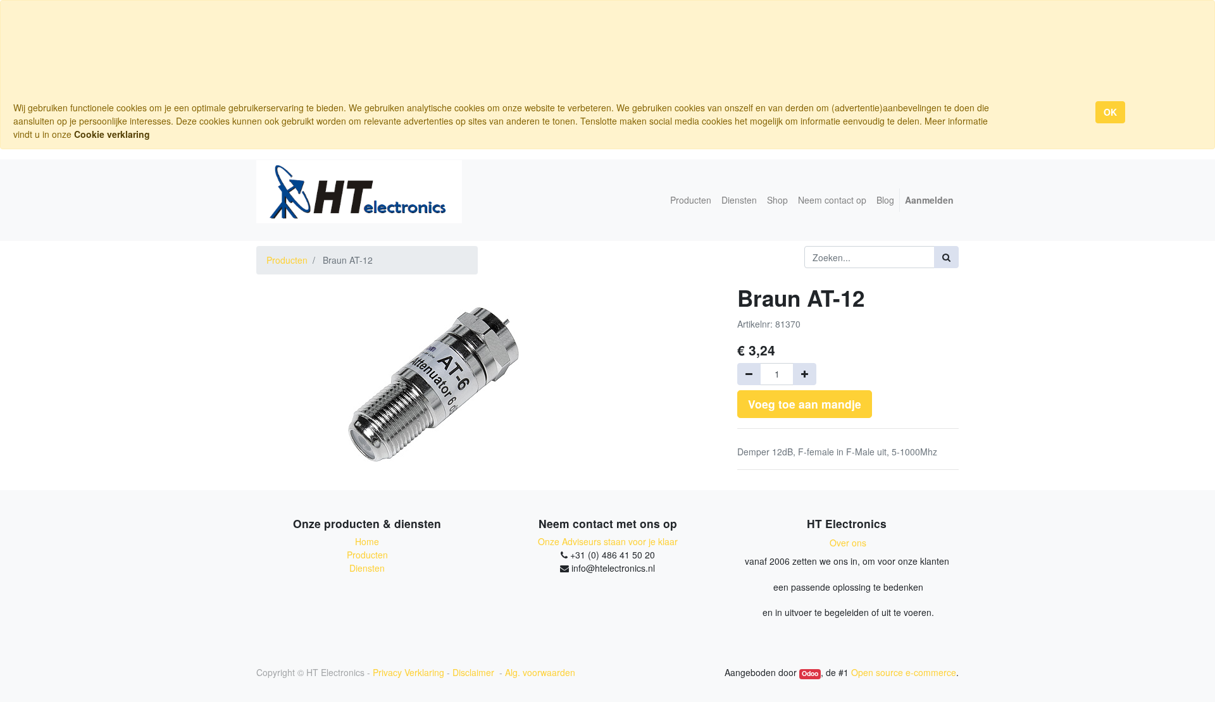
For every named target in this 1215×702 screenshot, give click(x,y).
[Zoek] (946, 257)
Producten (287, 260)
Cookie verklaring (112, 134)
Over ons (848, 542)
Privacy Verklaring (408, 672)
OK (1110, 112)
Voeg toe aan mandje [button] (804, 404)
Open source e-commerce (903, 672)
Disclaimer (474, 672)
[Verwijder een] (749, 374)
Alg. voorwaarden (540, 672)
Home (367, 541)
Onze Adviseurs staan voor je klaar (608, 541)
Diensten (367, 568)
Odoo (810, 674)
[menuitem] (690, 200)
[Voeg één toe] (804, 374)
